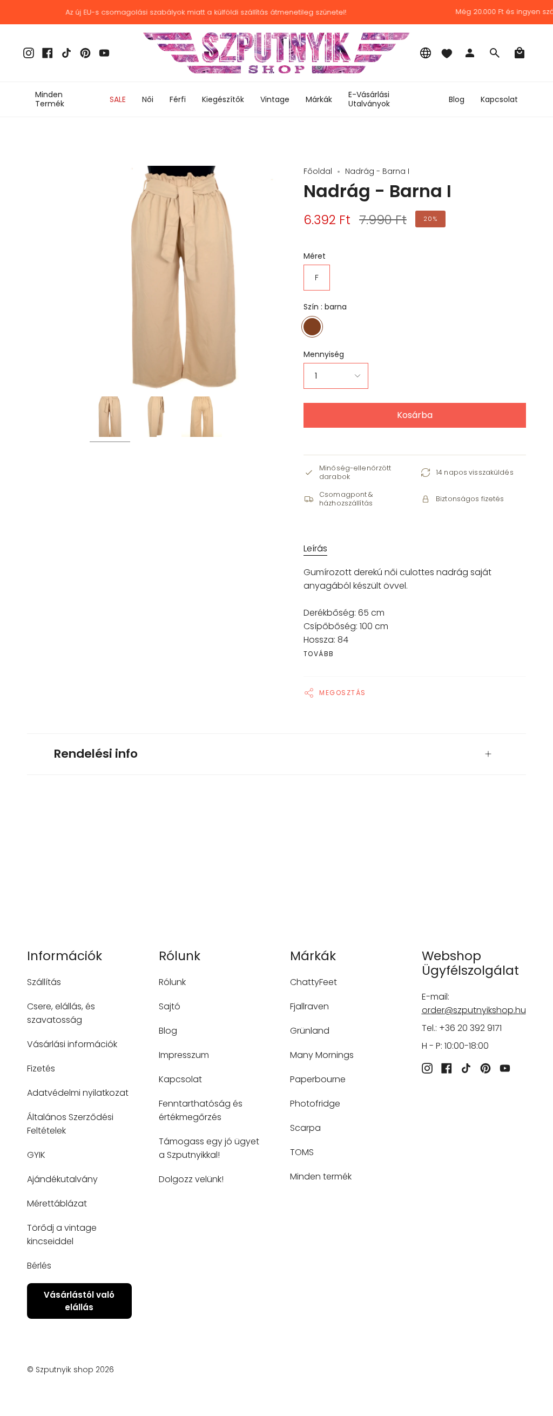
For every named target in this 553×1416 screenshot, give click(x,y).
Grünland (309, 1030)
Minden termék (321, 1176)
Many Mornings (322, 1055)
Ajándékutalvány (62, 1179)
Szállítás (44, 982)
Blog (168, 1030)
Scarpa (305, 1128)
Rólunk (172, 982)
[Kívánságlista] (446, 53)
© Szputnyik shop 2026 (70, 1369)
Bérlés (39, 1265)
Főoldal (318, 171)
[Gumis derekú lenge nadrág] (110, 416)
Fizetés (41, 1068)
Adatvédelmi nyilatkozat (78, 1093)
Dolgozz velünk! (191, 1179)
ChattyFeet (313, 982)
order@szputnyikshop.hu (474, 1010)
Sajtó (169, 1006)
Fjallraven (309, 1006)
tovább (319, 654)
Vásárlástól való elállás (79, 1301)
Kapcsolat (180, 1079)
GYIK (36, 1155)
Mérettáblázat (57, 1203)
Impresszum (184, 1055)
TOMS (302, 1152)
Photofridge (315, 1103)
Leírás (315, 548)
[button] (147, 99)
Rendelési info (96, 753)
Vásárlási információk (72, 1044)
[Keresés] (494, 53)
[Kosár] (519, 53)
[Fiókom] (469, 53)
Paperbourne (318, 1079)
